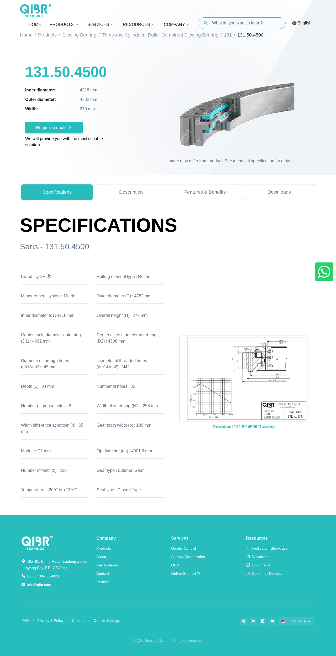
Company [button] (174, 24)
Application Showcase (269, 548)
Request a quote (52, 127)
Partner (102, 582)
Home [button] (35, 24)
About (101, 557)
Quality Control (183, 548)
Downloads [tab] (279, 192)
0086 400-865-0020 (43, 576)
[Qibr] (37, 542)
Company (106, 538)
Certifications (107, 565)
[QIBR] (35, 10)
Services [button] (98, 24)
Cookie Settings (107, 620)
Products (103, 548)
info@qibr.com (39, 584)
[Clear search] (277, 23)
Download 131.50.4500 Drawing (244, 427)
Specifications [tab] (57, 192)
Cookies (78, 620)
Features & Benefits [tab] (205, 192)
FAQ (25, 620)
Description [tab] (131, 192)
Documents (261, 565)
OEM (175, 565)
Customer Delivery (266, 573)
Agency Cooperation (188, 557)
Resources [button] (136, 24)
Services (179, 538)
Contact (102, 573)
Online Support (183, 573)
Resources (257, 538)
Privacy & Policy (50, 620)
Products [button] (62, 24)
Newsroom (260, 557)
